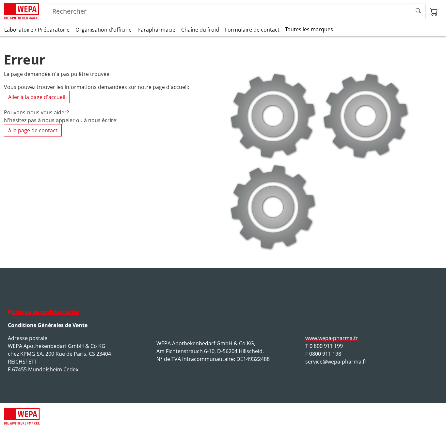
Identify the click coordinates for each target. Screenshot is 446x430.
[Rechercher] (419, 11)
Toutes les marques (309, 29)
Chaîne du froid (200, 29)
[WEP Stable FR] (21, 11)
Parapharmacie (156, 29)
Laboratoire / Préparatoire (37, 29)
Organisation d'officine (103, 29)
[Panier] (434, 11)
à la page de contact (32, 130)
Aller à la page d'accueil (36, 97)
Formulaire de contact (252, 29)
